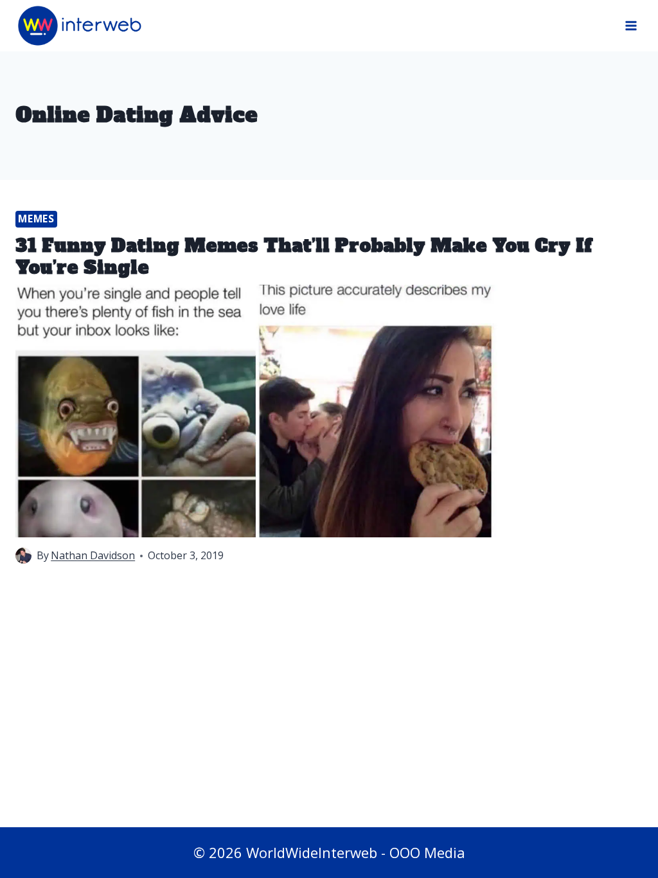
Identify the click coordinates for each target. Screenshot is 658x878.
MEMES (36, 219)
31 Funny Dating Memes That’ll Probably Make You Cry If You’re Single (303, 256)
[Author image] (23, 556)
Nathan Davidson (93, 555)
